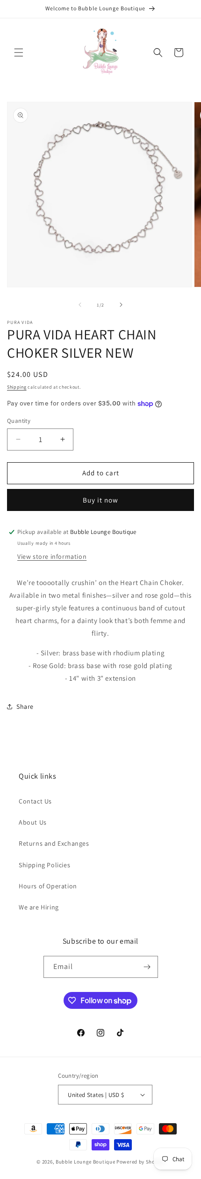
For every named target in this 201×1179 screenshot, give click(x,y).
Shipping (17, 387)
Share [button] (25, 706)
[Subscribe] (147, 967)
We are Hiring (39, 907)
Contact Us (35, 801)
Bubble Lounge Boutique (85, 1161)
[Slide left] (80, 304)
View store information (51, 556)
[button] (18, 52)
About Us (33, 822)
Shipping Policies (44, 865)
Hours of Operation (48, 886)
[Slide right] (121, 304)
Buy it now (100, 500)
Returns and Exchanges (54, 843)
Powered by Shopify (140, 1161)
